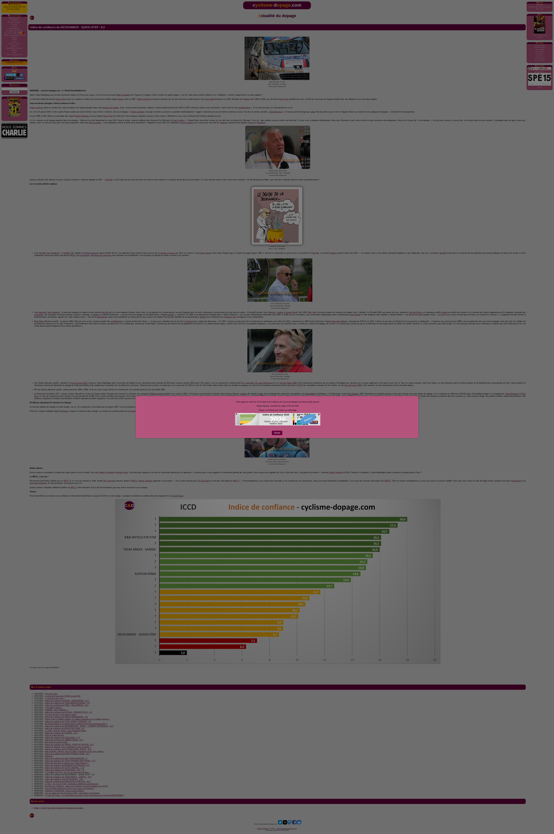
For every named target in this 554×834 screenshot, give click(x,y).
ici (264, 406)
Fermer (277, 433)
